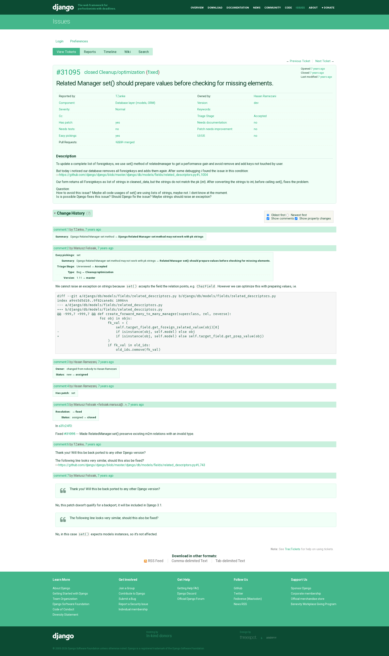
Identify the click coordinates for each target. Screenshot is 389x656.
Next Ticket (322, 61)
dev (256, 103)
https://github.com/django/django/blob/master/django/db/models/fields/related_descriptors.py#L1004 (133, 175)
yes (117, 122)
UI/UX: (201, 136)
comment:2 (61, 248)
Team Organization (65, 598)
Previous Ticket (300, 61)
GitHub (238, 588)
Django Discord (186, 593)
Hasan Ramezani (265, 96)
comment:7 (61, 475)
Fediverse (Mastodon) (248, 598)
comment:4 (61, 386)
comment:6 (61, 444)
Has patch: (66, 122)
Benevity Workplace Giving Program (313, 604)
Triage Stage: (206, 116)
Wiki (127, 52)
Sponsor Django (301, 588)
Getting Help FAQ (188, 588)
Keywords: (204, 109)
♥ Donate (328, 7)
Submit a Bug (127, 598)
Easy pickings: (68, 136)
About (313, 7)
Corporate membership (306, 593)
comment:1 (61, 229)
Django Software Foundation (71, 604)
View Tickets (66, 52)
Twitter (238, 593)
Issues (300, 7)
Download (215, 7)
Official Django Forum (190, 598)
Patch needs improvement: (215, 129)
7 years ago (318, 68)
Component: (67, 103)
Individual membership (133, 609)
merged (125, 142)
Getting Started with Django (70, 593)
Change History (74, 213)
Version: (202, 103)
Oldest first (278, 215)
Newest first (299, 215)
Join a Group (127, 588)
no (255, 122)
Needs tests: (67, 129)
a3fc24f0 (65, 426)
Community (272, 7)
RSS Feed (155, 561)
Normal (120, 109)
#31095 (68, 72)
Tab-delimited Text (230, 561)
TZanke (120, 96)
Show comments (282, 218)
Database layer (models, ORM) (135, 103)
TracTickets (292, 549)
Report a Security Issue (133, 604)
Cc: (61, 116)
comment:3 (61, 362)
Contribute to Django (132, 593)
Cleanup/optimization (122, 72)
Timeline (110, 52)
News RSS (240, 604)
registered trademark (153, 648)
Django (63, 7)
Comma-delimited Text (189, 561)
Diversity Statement (65, 614)
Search (144, 52)
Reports (90, 52)
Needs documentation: (212, 122)
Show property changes (315, 218)
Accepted (260, 116)
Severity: (64, 109)
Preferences (79, 41)
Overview (197, 7)
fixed (152, 72)
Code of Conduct (63, 609)
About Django (61, 588)
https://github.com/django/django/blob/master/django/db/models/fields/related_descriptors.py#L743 (131, 465)
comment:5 (61, 405)
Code (288, 7)
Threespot (249, 637)
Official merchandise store (307, 598)
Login (59, 41)
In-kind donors (159, 635)
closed (91, 72)
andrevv (275, 637)
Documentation (238, 7)
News (256, 7)
